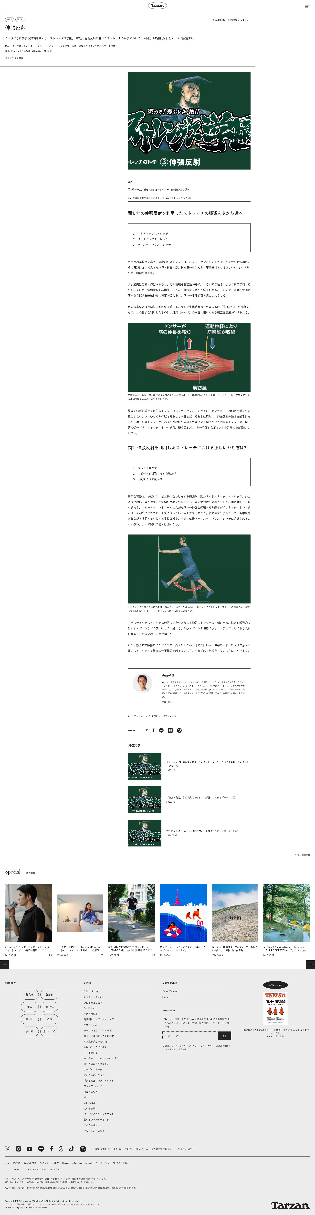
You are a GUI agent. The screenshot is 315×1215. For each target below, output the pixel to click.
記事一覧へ (167, 702)
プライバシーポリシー (50, 1169)
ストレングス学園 (14, 58)
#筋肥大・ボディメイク (164, 716)
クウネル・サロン (102, 1163)
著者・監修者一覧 (102, 1149)
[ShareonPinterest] (179, 730)
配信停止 (182, 1049)
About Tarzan (142, 1149)
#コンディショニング (139, 716)
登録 (224, 1036)
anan (7, 1163)
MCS (125, 1163)
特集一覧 (128, 1149)
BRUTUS (16, 1163)
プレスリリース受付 (185, 1149)
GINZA (56, 1163)
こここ (7, 1169)
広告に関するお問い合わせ (162, 1149)
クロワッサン (44, 1163)
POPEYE (116, 1163)
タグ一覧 (117, 1149)
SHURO (17, 1169)
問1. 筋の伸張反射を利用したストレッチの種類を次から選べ (158, 189)
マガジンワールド (31, 1169)
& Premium (77, 1163)
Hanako (65, 1163)
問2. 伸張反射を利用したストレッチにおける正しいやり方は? (159, 197)
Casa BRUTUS (29, 1163)
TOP (297, 855)
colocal (88, 1163)
